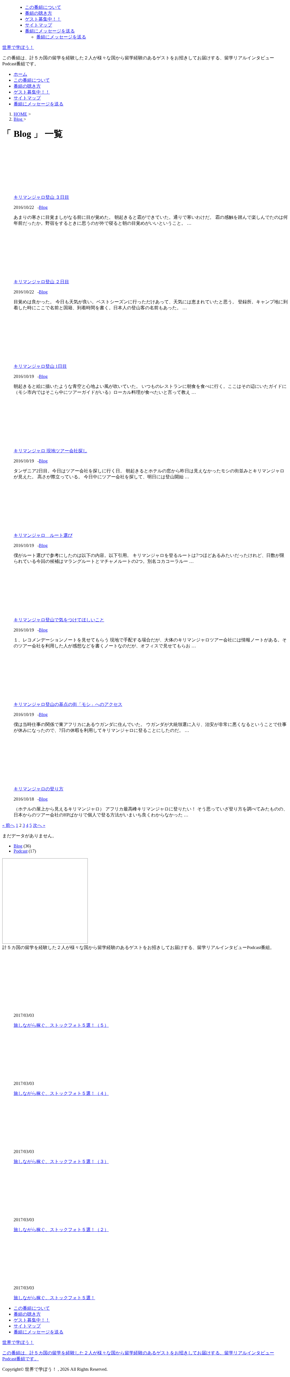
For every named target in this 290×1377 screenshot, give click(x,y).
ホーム (20, 74)
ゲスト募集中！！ (43, 19)
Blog (43, 207)
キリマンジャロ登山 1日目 (40, 366)
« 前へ (8, 825)
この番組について (43, 7)
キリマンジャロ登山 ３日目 (41, 197)
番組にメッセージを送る (50, 31)
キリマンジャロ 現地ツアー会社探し (50, 450)
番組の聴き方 (38, 13)
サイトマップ (38, 25)
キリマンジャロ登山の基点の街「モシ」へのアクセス (68, 704)
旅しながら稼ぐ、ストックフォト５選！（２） (61, 1229)
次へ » (39, 825)
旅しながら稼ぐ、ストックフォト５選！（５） (61, 1025)
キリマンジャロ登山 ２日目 (41, 281)
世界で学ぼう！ (18, 47)
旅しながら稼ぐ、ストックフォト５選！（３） (61, 1161)
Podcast (20, 851)
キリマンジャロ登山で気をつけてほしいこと (59, 619)
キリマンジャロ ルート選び (43, 535)
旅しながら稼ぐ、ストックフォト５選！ (54, 1297)
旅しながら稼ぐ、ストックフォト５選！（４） (61, 1093)
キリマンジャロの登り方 (38, 788)
